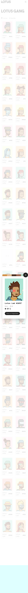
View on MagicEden (12, 313)
